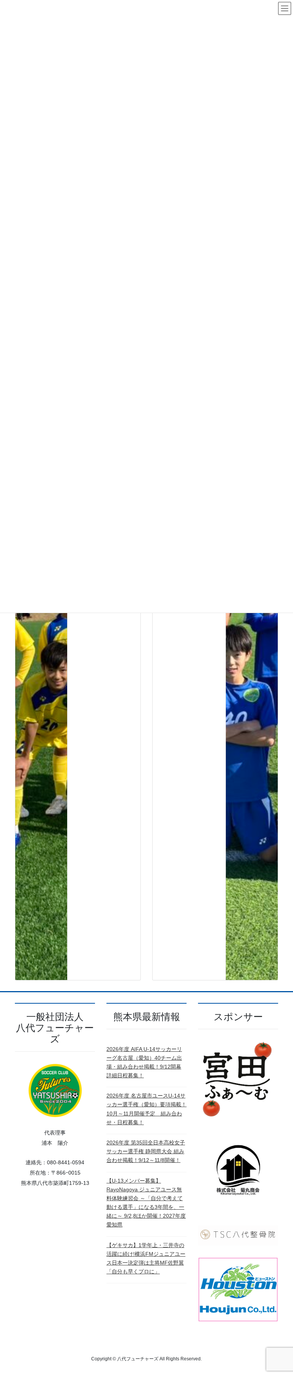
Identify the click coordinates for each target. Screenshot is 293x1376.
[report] (41, 693)
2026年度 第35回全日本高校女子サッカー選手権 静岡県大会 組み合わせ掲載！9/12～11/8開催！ (145, 1151)
